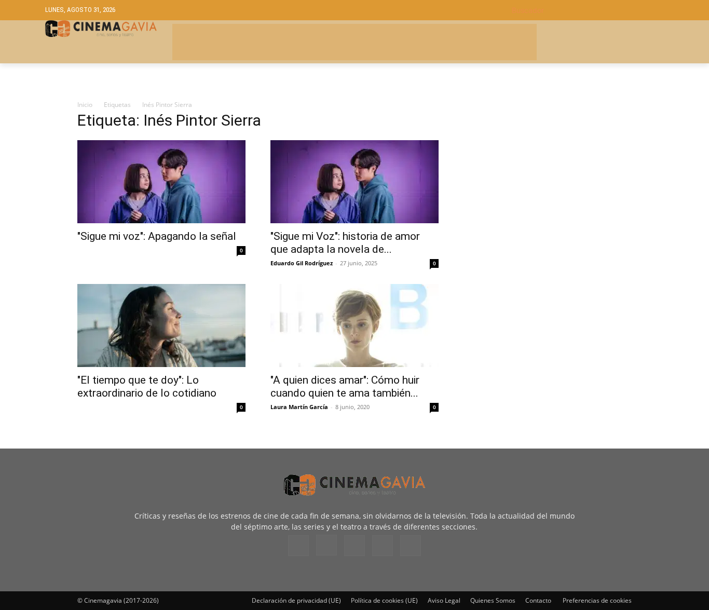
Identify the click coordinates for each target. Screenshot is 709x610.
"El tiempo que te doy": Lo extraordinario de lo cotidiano (146, 386)
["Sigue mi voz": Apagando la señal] (161, 181)
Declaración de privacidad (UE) (296, 600)
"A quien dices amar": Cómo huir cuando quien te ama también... (344, 386)
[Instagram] (326, 545)
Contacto (538, 600)
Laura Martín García (299, 407)
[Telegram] (354, 545)
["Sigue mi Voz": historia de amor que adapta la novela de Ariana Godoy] (354, 181)
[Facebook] (298, 545)
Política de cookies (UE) (384, 600)
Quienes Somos (492, 600)
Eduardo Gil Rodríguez (301, 263)
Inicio (84, 104)
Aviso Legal (444, 600)
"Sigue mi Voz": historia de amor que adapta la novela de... (345, 242)
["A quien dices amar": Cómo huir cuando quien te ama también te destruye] (354, 325)
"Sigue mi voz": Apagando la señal (156, 236)
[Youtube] (410, 545)
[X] (382, 545)
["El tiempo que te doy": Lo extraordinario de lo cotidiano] (161, 325)
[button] (588, 10)
